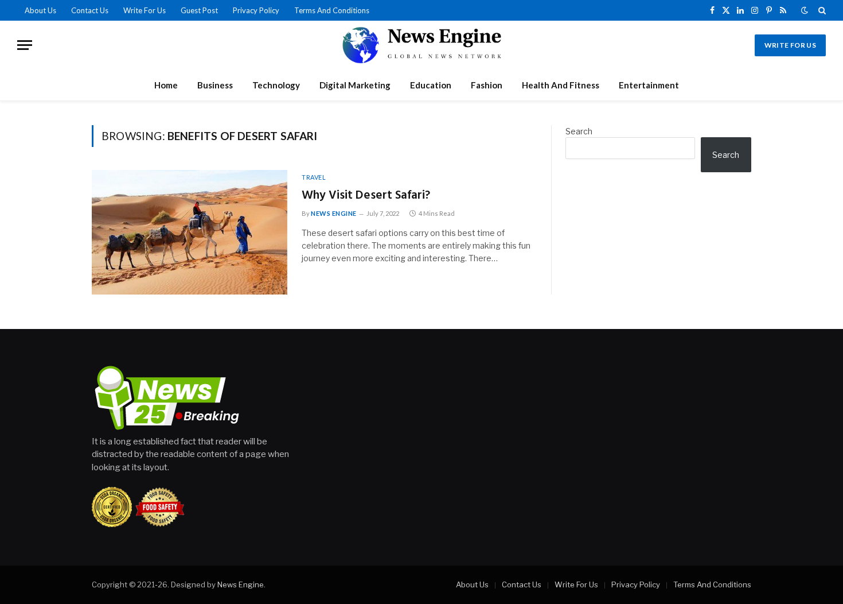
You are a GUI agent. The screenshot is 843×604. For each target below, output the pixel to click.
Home (166, 85)
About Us (40, 10)
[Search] (821, 10)
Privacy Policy (256, 10)
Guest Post (199, 10)
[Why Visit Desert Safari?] (189, 232)
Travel (314, 177)
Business (215, 85)
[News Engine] (421, 45)
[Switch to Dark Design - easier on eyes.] (804, 10)
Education (430, 85)
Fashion (486, 85)
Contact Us (89, 10)
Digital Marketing (355, 85)
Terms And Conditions (331, 10)
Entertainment (649, 85)
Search (578, 131)
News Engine (334, 213)
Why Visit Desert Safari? (366, 196)
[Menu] (24, 45)
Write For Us (144, 10)
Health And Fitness (560, 85)
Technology (276, 85)
